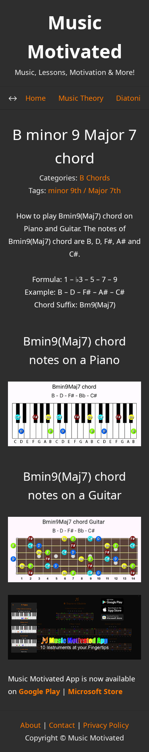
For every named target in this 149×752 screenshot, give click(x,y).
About (30, 725)
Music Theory (80, 98)
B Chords (94, 177)
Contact (62, 725)
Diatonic (130, 98)
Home (35, 98)
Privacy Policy (106, 725)
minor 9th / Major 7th (84, 190)
